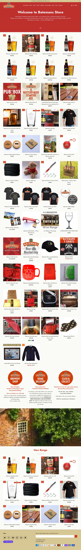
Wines (34, 5)
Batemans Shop (42, 540)
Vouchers (60, 5)
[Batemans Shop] (9, 5)
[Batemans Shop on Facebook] (9, 537)
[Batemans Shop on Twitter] (5, 537)
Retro (53, 5)
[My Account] (72, 5)
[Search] (74, 5)
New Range (40, 450)
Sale (56, 5)
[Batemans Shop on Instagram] (17, 537)
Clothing (42, 5)
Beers (31, 5)
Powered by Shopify (40, 541)
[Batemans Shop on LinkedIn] (21, 537)
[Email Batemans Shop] (26, 537)
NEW (38, 5)
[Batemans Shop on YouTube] (13, 537)
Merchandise (48, 5)
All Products (26, 5)
